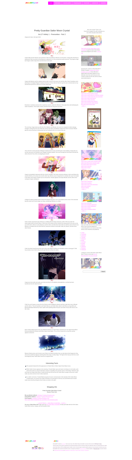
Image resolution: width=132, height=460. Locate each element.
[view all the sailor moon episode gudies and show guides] (91, 160)
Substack (83, 246)
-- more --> (83, 106)
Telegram (83, 238)
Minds (82, 240)
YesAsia (45, 395)
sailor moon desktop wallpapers (89, 204)
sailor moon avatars (86, 207)
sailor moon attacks (86, 186)
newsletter (103, 3)
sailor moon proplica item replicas (89, 101)
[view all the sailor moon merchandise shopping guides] (91, 92)
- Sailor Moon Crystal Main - (54, 403)
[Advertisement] (66, 15)
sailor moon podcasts (86, 203)
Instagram (83, 235)
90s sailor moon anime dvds (88, 104)
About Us (82, 450)
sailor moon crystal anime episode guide (91, 161)
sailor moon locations (86, 183)
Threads (83, 237)
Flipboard (83, 249)
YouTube (83, 241)
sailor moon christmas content (88, 209)
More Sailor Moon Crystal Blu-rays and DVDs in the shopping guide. (41, 399)
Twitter (82, 232)
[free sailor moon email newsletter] (91, 45)
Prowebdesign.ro (67, 450)
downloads (86, 3)
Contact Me (86, 450)
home (51, 3)
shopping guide (77, 3)
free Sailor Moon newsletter (53, 404)
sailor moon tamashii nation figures (89, 102)
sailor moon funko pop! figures (88, 98)
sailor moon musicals (86, 166)
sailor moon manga (85, 167)
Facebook (83, 234)
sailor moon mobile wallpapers (88, 206)
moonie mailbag (85, 187)
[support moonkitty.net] (91, 65)
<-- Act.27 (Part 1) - (42, 403)
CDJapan (39, 395)
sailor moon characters (86, 181)
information (58, 3)
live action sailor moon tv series (88, 164)
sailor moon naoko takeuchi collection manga (92, 95)
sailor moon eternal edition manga (89, 93)
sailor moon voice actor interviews (89, 184)
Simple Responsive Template (59, 450)
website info (95, 3)
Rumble (83, 243)
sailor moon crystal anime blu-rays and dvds (92, 96)
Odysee (83, 245)
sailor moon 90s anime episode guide (90, 163)
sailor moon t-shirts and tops (88, 99)
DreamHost (63, 443)
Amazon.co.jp (51, 395)
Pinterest (83, 248)
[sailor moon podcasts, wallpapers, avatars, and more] (91, 201)
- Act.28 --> (63, 403)
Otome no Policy (78, 450)
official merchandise (83, 448)
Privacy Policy (72, 450)
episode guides (67, 3)
